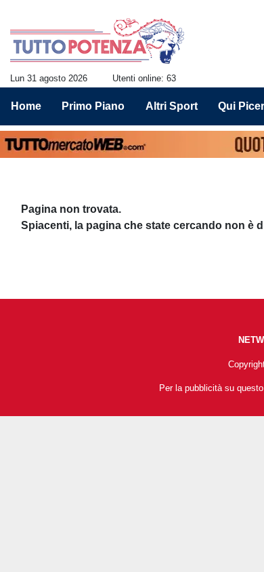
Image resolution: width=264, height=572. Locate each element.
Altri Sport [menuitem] (172, 106)
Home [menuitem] (26, 106)
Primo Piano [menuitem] (93, 106)
